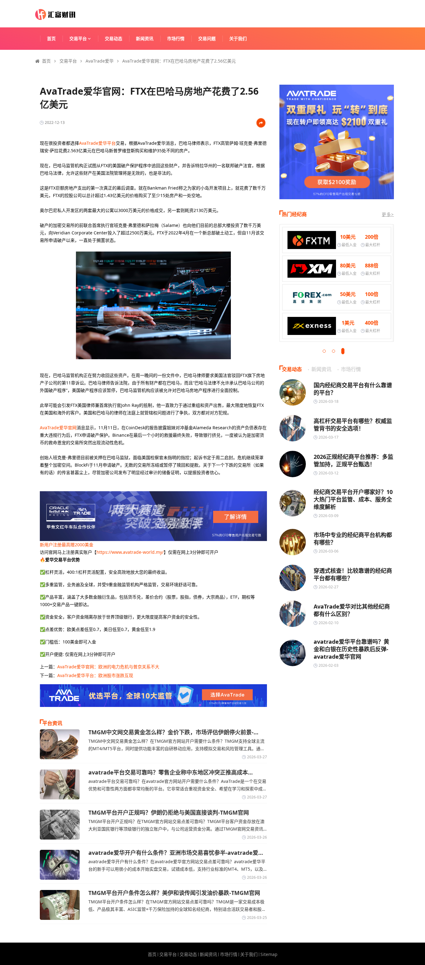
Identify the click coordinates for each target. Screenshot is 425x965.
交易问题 (207, 38)
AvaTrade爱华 (100, 61)
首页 (51, 38)
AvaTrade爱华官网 (58, 428)
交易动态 (113, 38)
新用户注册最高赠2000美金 (66, 545)
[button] (324, 351)
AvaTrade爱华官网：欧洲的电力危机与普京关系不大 (108, 667)
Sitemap (269, 954)
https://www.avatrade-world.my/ (130, 552)
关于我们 (238, 38)
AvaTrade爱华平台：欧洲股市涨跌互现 (95, 675)
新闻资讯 (144, 38)
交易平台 (78, 38)
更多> (388, 214)
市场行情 (175, 38)
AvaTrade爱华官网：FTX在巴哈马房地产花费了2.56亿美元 (179, 61)
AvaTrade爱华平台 (97, 143)
